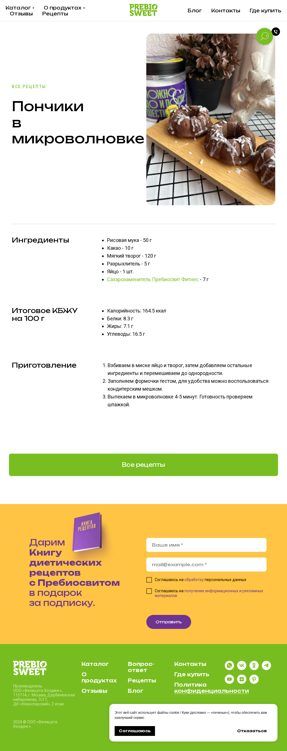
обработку (194, 579)
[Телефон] (276, 31)
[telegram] (266, 668)
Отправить (169, 621)
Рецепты (55, 14)
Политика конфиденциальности (211, 688)
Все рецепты (29, 86)
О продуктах (63, 8)
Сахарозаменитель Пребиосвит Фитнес (153, 279)
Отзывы (21, 14)
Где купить (265, 10)
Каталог (18, 8)
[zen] (241, 682)
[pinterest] (254, 682)
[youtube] (229, 682)
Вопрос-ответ (141, 667)
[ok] (254, 668)
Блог (195, 10)
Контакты (225, 10)
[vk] (241, 668)
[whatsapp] (229, 668)
